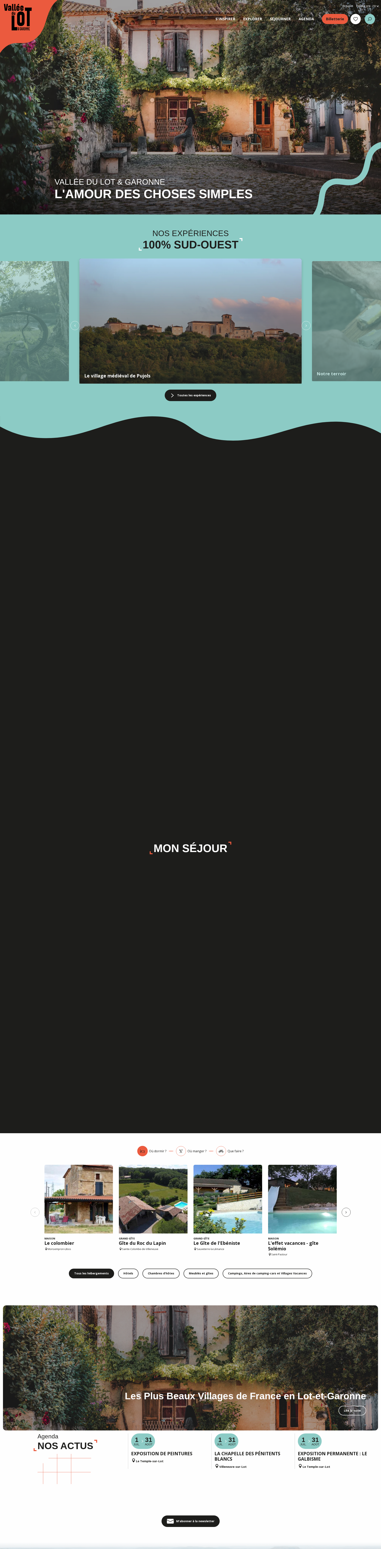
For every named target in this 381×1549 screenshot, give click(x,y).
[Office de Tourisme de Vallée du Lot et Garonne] (14, 17)
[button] (370, 19)
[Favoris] (355, 19)
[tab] (152, 1151)
